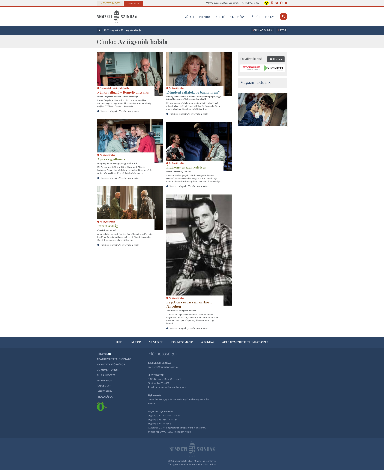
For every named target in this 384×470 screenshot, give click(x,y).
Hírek (119, 342)
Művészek (156, 342)
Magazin (133, 3)
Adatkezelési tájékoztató (114, 359)
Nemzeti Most (110, 3)
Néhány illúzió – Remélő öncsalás (123, 92)
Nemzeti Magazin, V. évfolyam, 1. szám (189, 113)
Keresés (277, 59)
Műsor (136, 342)
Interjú (204, 17)
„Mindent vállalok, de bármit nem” (193, 92)
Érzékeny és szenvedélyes (186, 167)
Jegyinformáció (182, 342)
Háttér (254, 17)
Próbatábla (104, 397)
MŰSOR (189, 17)
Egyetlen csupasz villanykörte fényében (189, 304)
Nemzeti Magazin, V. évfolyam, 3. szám (119, 111)
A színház (207, 342)
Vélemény (237, 17)
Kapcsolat (104, 386)
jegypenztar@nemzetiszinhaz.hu (171, 387)
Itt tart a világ (107, 226)
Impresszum (104, 391)
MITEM (269, 17)
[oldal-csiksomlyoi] (262, 109)
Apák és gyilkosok (111, 159)
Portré (220, 17)
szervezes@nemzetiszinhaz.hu (163, 367)
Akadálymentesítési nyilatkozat (245, 342)
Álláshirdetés (106, 375)
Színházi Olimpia (263, 30)
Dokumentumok (107, 370)
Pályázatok (104, 380)
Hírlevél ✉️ (104, 354)
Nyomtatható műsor (111, 364)
